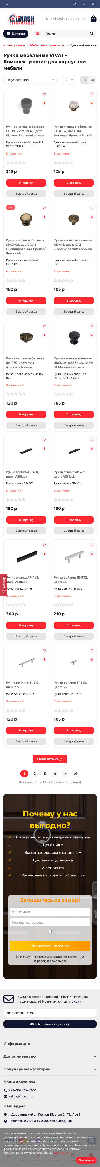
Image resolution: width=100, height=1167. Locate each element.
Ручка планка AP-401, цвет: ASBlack (22, 474)
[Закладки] (74, 3)
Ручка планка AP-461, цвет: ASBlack (22, 580)
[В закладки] (44, 94)
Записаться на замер (50, 945)
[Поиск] (91, 33)
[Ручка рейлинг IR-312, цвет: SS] (26, 662)
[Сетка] (84, 80)
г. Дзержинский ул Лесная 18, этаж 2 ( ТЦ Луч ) (44, 1114)
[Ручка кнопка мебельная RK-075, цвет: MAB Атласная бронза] (26, 338)
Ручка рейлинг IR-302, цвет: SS (71, 580)
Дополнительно (19, 1056)
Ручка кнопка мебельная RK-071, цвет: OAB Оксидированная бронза (73, 244)
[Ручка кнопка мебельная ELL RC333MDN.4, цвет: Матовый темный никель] (26, 106)
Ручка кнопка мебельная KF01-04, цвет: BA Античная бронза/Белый (73, 131)
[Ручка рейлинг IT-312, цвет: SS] (74, 662)
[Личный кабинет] (93, 3)
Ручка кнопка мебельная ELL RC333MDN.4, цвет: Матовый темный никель (25, 131)
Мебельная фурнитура (47, 45)
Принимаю (86, 1160)
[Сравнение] (83, 3)
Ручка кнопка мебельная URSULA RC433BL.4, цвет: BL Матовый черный (73, 362)
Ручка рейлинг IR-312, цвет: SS (23, 685)
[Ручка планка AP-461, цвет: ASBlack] (26, 557)
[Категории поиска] (38, 34)
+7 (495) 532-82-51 (64, 19)
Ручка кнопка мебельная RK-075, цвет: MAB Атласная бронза (25, 362)
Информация (16, 1043)
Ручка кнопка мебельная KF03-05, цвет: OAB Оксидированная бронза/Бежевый (26, 246)
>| (75, 774)
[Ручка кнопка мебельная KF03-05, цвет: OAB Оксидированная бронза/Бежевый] (26, 220)
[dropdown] (6, 3)
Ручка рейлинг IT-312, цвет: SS (70, 685)
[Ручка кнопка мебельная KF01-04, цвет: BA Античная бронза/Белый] (74, 106)
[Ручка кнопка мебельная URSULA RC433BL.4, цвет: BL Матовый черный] (74, 338)
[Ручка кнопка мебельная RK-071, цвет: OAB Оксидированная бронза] (74, 220)
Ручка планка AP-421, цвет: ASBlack (70, 474)
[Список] (92, 80)
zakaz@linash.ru (21, 1096)
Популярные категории (27, 1069)
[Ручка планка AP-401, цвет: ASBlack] (26, 451)
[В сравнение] (44, 103)
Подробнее (62, 1152)
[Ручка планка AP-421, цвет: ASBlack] (74, 451)
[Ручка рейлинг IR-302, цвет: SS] (74, 557)
